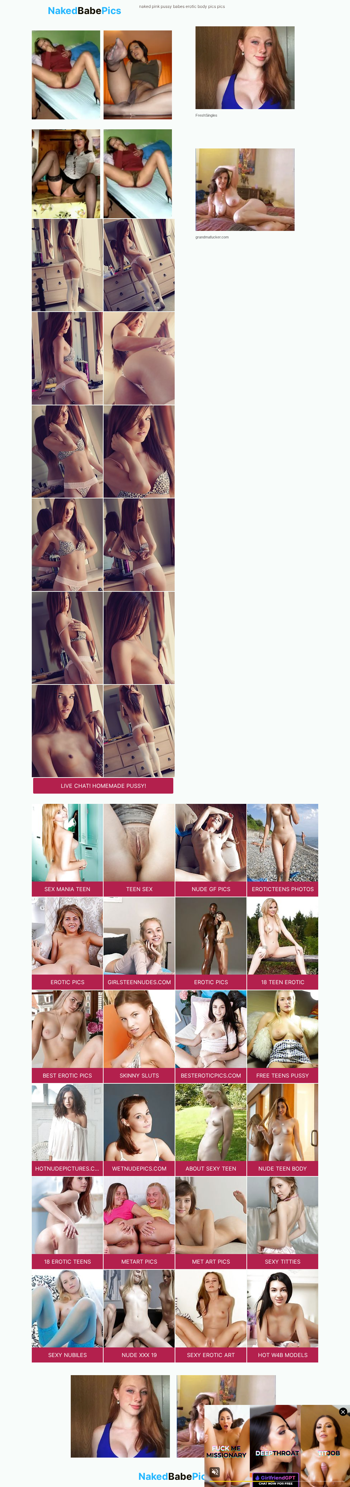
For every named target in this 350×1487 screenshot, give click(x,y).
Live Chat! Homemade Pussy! (103, 785)
